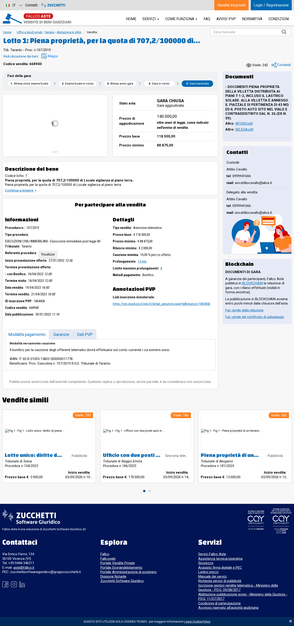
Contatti (31, 5)
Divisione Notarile (113, 576)
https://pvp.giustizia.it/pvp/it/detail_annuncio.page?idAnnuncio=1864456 (161, 304)
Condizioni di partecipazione (219, 603)
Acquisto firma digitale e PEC (220, 568)
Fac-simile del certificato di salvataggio (254, 317)
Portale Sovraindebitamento (121, 568)
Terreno (50, 32)
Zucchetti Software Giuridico (122, 581)
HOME (131, 19)
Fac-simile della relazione (244, 310)
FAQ (207, 19)
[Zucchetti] (53, 5)
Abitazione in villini (69, 32)
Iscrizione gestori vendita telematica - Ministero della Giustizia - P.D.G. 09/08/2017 (238, 587)
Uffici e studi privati (30, 32)
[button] (49, 56)
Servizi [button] (149, 19)
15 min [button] (142, 261)
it (14, 5)
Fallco (104, 554)
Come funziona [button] (180, 19)
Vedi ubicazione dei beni (20, 56)
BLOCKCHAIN (252, 283)
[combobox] (13, 5)
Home (7, 32)
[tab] (27, 334)
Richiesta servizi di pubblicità (219, 581)
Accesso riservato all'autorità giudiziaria (228, 608)
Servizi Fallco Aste (212, 554)
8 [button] (161, 268)
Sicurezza (205, 563)
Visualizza (48, 254)
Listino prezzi (208, 572)
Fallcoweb (108, 559)
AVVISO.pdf (244, 123)
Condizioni (279, 19)
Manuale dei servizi (212, 576)
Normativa (252, 19)
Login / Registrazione (271, 5)
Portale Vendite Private (117, 563)
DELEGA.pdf (244, 129)
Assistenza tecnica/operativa (220, 559)
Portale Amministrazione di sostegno (128, 572)
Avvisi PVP (226, 19)
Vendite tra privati (231, 5)
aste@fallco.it (23, 568)
